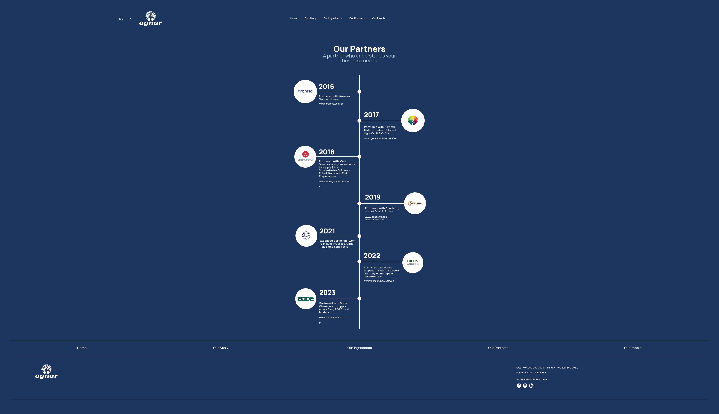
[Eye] (151, 18)
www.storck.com (374, 219)
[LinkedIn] (531, 385)
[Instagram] (525, 385)
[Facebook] (519, 385)
